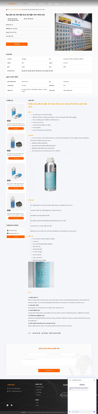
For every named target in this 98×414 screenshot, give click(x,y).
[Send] (94, 411)
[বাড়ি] (11, 3)
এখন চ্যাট (16, 44)
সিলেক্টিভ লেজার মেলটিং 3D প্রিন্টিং (55, 333)
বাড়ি (20, 3)
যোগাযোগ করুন (42, 3)
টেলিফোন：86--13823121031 (14, 388)
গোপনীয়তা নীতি (23, 412)
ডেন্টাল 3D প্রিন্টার (45, 333)
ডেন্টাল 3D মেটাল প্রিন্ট (17, 9)
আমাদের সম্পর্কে (32, 3)
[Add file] (70, 411)
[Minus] (94, 380)
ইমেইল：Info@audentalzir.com (15, 391)
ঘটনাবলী (49, 3)
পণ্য (25, 3)
